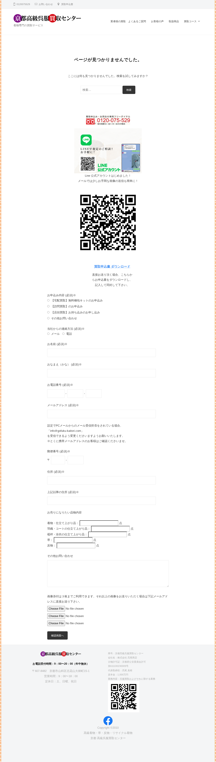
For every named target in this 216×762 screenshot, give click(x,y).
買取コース (190, 21)
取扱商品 (174, 21)
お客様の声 (157, 21)
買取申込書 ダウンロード (112, 266)
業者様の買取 (118, 21)
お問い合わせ (46, 4)
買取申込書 (67, 4)
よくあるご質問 (137, 21)
